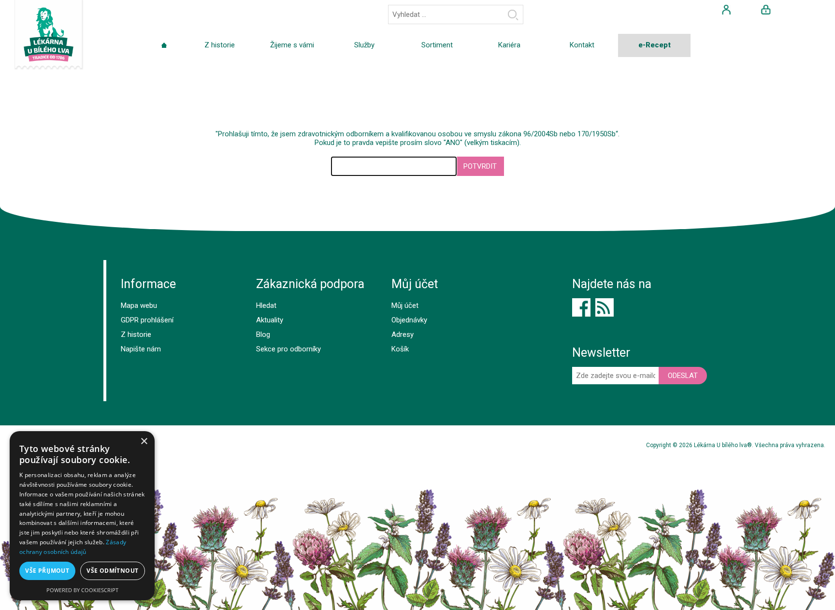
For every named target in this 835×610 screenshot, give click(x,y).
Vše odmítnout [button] (112, 570)
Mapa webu (139, 305)
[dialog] (82, 515)
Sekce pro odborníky (288, 349)
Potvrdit (480, 166)
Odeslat (683, 375)
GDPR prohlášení (147, 320)
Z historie (136, 334)
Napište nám (141, 349)
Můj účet (404, 305)
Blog (263, 334)
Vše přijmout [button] (47, 570)
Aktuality (269, 320)
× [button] (143, 441)
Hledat (513, 14)
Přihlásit (766, 9)
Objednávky (409, 320)
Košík (400, 349)
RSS (604, 307)
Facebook (581, 307)
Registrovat (726, 9)
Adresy (402, 334)
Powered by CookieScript (82, 590)
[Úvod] (163, 45)
